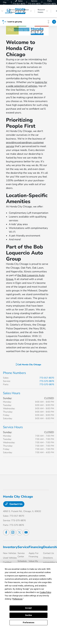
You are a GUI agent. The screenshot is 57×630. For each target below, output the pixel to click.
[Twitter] (19, 532)
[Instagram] (13, 532)
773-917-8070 (46, 377)
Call (29, 364)
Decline (28, 615)
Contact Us (15, 504)
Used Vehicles (10, 557)
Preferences (28, 622)
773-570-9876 (46, 381)
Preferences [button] (17, 599)
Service (23, 547)
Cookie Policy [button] (45, 592)
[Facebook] (6, 532)
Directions (48, 557)
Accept (28, 608)
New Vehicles (9, 553)
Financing (36, 547)
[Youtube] (26, 532)
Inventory (10, 547)
